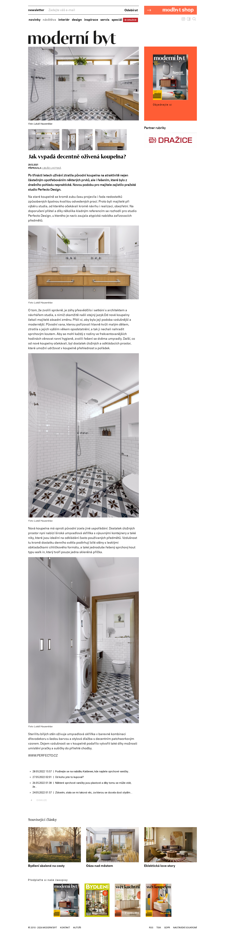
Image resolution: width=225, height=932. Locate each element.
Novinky (34, 19)
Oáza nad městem (99, 866)
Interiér (64, 19)
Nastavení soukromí (185, 927)
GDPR (167, 927)
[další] (136, 139)
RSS (151, 927)
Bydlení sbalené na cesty (46, 866)
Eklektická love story (159, 866)
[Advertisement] (69, 763)
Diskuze (39, 800)
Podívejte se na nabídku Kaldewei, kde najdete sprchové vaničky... (92, 771)
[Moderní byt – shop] (170, 20)
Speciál (117, 19)
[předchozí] (31, 139)
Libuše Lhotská (51, 168)
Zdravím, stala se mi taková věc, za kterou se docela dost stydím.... (93, 792)
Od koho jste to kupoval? (69, 777)
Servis (104, 19)
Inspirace (91, 19)
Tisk (158, 927)
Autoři (77, 927)
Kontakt (65, 927)
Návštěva (49, 19)
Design (77, 19)
